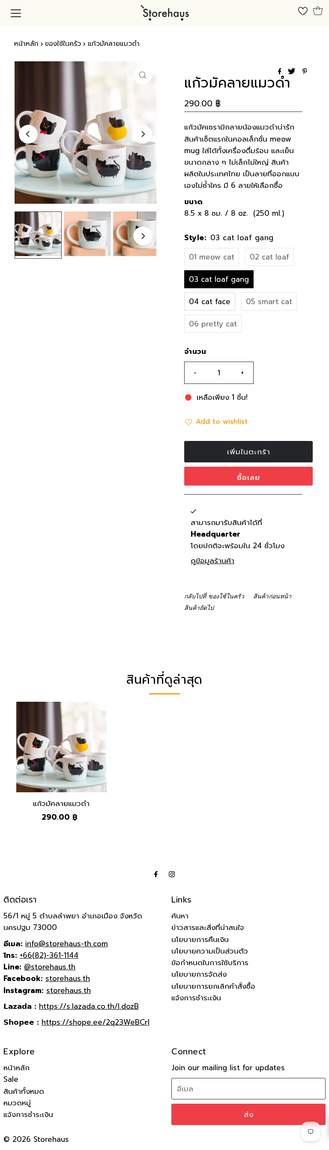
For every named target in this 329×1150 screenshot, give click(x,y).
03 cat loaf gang (219, 279)
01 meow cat (211, 257)
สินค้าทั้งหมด (23, 1091)
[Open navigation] (15, 13)
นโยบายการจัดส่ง (199, 974)
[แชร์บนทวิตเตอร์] (293, 72)
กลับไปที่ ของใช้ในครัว (214, 596)
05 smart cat (269, 301)
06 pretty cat (213, 323)
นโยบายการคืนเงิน (200, 939)
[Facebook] (156, 874)
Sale (10, 1079)
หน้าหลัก (26, 43)
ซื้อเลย (248, 477)
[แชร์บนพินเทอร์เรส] (304, 72)
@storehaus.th (49, 966)
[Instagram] (172, 874)
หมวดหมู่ (17, 1102)
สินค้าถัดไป (199, 608)
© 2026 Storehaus (36, 1139)
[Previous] (28, 134)
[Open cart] (318, 10)
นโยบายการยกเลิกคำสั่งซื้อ (213, 986)
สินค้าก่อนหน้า (272, 596)
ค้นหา (179, 915)
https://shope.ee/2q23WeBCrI (96, 1022)
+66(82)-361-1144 (49, 955)
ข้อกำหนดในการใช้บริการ (209, 962)
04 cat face (209, 301)
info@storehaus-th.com (66, 943)
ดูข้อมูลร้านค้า (212, 560)
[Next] (142, 134)
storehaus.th (67, 978)
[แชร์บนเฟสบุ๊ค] (281, 72)
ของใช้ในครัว (63, 43)
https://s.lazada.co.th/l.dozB (89, 1006)
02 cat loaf (269, 257)
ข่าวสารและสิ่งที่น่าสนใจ (207, 927)
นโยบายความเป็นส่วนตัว (209, 951)
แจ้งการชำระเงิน (196, 997)
